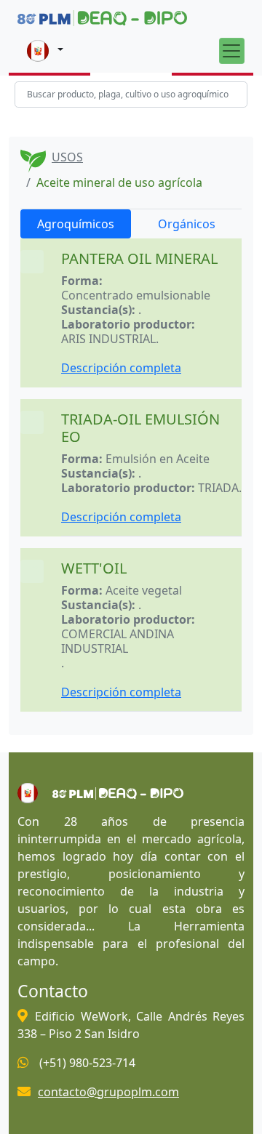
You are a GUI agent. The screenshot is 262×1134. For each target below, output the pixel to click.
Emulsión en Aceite (158, 458)
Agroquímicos (75, 224)
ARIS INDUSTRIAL (108, 338)
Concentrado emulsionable (135, 295)
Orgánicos (186, 224)
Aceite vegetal (144, 590)
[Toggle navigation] (232, 50)
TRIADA (218, 487)
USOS (67, 157)
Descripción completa (121, 368)
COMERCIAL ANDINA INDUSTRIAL (117, 641)
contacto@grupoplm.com (108, 1092)
